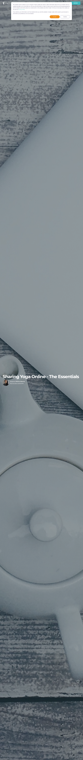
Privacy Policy (22, 9)
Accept (54, 16)
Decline (65, 16)
